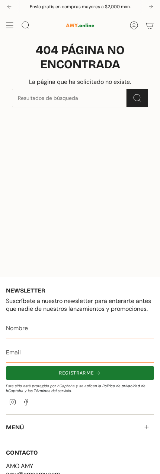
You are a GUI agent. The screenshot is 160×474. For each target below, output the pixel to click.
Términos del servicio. (53, 390)
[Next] (150, 6)
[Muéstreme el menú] (9, 25)
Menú (15, 427)
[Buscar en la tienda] (137, 98)
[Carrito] (149, 25)
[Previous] (9, 6)
